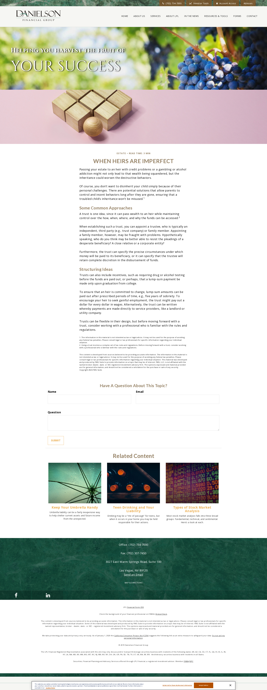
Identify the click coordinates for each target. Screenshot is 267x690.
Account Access (227, 3)
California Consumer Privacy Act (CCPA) (131, 635)
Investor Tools (201, 3)
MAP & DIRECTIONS (133, 582)
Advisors (248, 3)
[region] (133, 685)
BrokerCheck (161, 614)
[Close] (230, 685)
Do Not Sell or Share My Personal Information (177, 685)
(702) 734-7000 (174, 3)
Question (54, 412)
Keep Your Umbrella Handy (75, 507)
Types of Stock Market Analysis (192, 509)
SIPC (191, 661)
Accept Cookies (203, 685)
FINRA (186, 661)
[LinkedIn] (47, 595)
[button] (139, 16)
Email (140, 391)
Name (52, 391)
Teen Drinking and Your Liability (133, 509)
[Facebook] (15, 595)
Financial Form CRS (135, 607)
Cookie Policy (50, 688)
